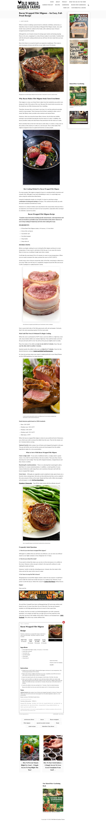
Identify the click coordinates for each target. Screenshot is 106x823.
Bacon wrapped (54, 719)
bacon (42, 719)
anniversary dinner (29, 719)
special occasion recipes (43, 723)
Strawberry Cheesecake (25, 483)
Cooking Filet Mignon (49, 581)
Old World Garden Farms (58, 819)
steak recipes (32, 726)
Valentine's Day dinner (48, 726)
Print (55, 640)
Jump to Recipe (24, 21)
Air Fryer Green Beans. (38, 480)
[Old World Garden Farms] (28, 5)
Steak (57, 723)
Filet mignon (27, 723)
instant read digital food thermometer (43, 351)
